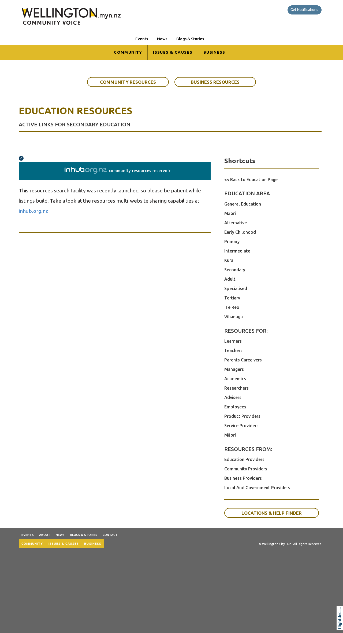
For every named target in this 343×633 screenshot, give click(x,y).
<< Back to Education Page (251, 179)
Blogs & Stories (190, 38)
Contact (110, 534)
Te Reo (231, 307)
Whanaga (233, 316)
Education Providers (244, 459)
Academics (235, 378)
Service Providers (241, 425)
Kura (228, 260)
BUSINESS (214, 52)
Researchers (236, 388)
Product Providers (242, 416)
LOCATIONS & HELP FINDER (271, 512)
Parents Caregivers (243, 359)
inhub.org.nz (33, 211)
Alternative (235, 222)
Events (141, 38)
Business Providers (243, 478)
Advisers (232, 397)
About (44, 534)
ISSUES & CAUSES (172, 52)
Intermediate (237, 250)
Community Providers (245, 468)
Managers (234, 369)
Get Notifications (304, 10)
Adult (230, 279)
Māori (230, 213)
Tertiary (232, 297)
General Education (242, 204)
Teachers (233, 350)
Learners (233, 341)
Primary (232, 241)
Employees (235, 406)
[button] (341, 625)
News (162, 38)
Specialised (235, 288)
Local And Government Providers (257, 487)
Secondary (234, 269)
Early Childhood (240, 232)
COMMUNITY (128, 52)
